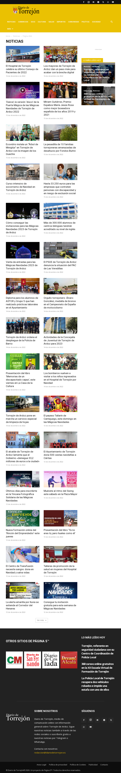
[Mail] (93, 2)
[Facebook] (83, 2)
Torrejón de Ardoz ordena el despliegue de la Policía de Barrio (21, 340)
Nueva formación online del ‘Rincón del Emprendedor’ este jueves (23, 533)
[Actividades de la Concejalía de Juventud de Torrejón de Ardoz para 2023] (60, 325)
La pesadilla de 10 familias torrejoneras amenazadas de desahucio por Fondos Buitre (60, 147)
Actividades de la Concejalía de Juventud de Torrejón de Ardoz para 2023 (59, 340)
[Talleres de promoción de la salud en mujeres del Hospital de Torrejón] (60, 554)
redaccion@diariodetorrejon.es (50, 752)
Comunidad (73, 22)
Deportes (61, 22)
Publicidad (93, 764)
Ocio (33, 22)
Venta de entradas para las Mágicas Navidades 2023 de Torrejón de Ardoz (21, 265)
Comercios (23, 22)
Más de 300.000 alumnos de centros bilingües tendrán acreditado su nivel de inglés (59, 226)
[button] (111, 21)
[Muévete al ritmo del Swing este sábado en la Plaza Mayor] (60, 479)
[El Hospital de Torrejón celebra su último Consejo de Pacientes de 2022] (23, 54)
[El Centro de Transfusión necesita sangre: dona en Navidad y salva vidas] (23, 554)
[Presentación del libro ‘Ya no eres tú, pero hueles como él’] (60, 518)
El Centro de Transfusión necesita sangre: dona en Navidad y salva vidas (20, 569)
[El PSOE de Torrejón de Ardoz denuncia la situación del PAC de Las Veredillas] (60, 250)
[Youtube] (113, 2)
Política (85, 22)
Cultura (42, 22)
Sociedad (96, 22)
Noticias (11, 22)
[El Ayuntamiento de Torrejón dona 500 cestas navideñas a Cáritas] (60, 440)
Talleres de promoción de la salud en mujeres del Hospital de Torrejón (60, 569)
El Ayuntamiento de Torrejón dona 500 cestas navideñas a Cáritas (60, 455)
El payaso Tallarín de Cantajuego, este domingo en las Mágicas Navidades (60, 418)
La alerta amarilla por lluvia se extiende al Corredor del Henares (22, 605)
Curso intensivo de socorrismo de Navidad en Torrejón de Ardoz (20, 187)
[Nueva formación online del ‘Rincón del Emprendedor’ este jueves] (23, 518)
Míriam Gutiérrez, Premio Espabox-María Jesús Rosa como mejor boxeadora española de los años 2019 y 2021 (59, 108)
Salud (51, 22)
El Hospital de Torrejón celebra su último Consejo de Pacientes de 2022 (22, 69)
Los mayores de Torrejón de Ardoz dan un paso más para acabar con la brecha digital (59, 69)
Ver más (40, 620)
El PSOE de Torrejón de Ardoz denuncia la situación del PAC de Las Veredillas (60, 265)
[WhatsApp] (108, 2)
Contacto (104, 764)
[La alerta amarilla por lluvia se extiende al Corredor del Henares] (23, 590)
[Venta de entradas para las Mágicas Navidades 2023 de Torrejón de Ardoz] (23, 250)
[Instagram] (88, 2)
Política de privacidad (58, 764)
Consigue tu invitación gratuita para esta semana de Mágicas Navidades (60, 605)
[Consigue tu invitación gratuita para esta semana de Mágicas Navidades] (60, 590)
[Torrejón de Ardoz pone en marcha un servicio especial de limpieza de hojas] (23, 404)
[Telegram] (98, 2)
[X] (103, 2)
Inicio (8, 36)
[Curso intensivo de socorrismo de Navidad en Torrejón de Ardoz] (23, 172)
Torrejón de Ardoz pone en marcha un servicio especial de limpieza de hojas (21, 418)
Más (9, 29)
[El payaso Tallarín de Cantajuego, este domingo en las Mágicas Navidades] (60, 404)
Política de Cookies (78, 764)
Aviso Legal (41, 764)
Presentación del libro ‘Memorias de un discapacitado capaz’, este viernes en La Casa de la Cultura (20, 380)
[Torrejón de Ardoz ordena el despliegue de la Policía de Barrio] (23, 325)
